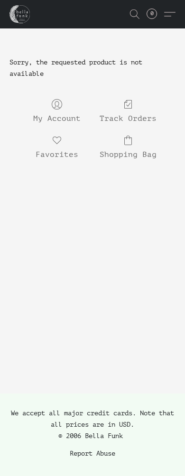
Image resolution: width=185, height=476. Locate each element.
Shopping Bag (128, 154)
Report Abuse (92, 453)
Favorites (57, 154)
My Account (57, 118)
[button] (20, 14)
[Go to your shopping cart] (157, 14)
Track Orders (128, 118)
